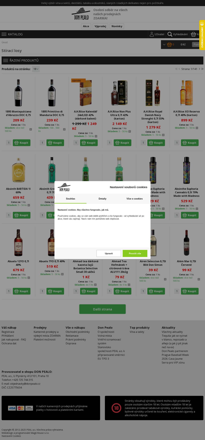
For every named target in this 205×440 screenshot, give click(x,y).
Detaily (102, 198)
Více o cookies (135, 198)
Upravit (109, 253)
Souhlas (70, 198)
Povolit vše (135, 253)
